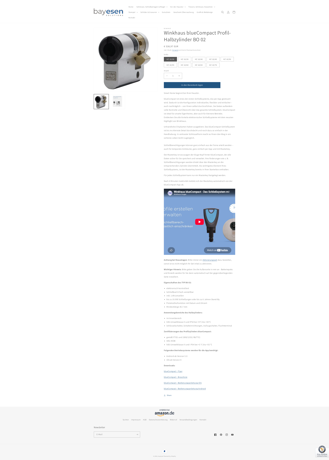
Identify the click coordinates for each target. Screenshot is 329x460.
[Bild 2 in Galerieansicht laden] (117, 101)
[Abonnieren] (137, 434)
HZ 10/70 (213, 65)
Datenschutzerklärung (158, 420)
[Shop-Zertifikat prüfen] (322, 459)
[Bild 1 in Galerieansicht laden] (101, 101)
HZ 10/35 (185, 59)
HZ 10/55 (170, 65)
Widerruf (173, 420)
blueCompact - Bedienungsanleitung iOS (183, 383)
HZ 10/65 (199, 65)
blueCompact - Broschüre (175, 377)
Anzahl (166, 71)
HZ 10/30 (170, 59)
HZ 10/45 (213, 59)
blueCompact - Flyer (173, 371)
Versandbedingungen (188, 420)
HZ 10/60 (185, 65)
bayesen (160, 456)
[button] (152, 7)
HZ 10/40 (199, 59)
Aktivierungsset (210, 260)
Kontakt (203, 420)
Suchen (126, 420)
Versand (175, 50)
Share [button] (169, 395)
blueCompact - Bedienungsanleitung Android (185, 388)
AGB (145, 420)
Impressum (136, 420)
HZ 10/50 (227, 59)
